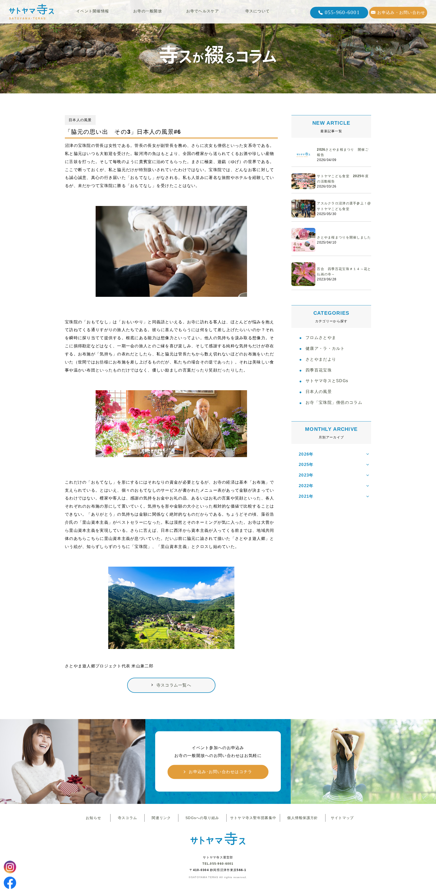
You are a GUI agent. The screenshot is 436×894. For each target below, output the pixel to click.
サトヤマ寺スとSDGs (327, 381)
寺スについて (257, 11)
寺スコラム (127, 818)
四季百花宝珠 (319, 370)
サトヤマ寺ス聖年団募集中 (253, 818)
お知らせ (93, 818)
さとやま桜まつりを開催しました (344, 237)
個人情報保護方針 (302, 818)
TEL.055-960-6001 (217, 863)
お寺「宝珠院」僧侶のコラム (334, 402)
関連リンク (161, 818)
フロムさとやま (321, 337)
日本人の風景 (319, 391)
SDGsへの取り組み (202, 818)
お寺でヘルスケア (202, 11)
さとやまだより (321, 359)
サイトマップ (342, 818)
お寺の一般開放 (147, 11)
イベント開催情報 (92, 11)
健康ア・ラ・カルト (325, 348)
